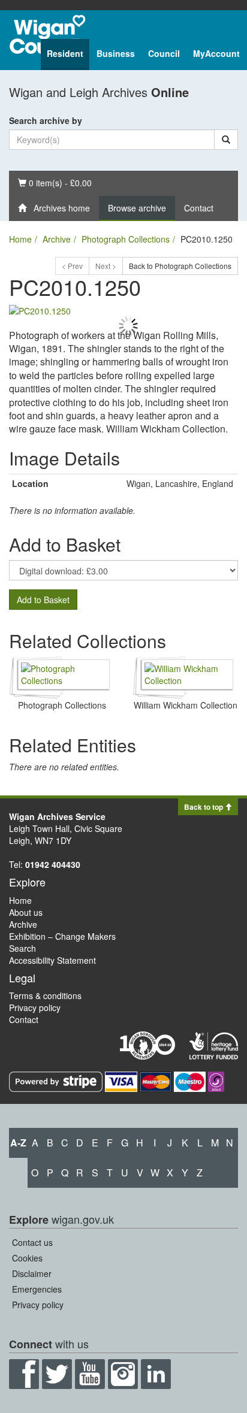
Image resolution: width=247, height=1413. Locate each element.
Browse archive (137, 208)
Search (22, 948)
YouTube (90, 1374)
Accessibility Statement (52, 960)
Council (164, 53)
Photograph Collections (126, 239)
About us (26, 912)
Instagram (123, 1374)
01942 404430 (52, 864)
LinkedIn (156, 1374)
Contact (198, 208)
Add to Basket (43, 600)
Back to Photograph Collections (180, 266)
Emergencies (37, 1289)
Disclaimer (32, 1273)
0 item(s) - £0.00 (54, 182)
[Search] (226, 139)
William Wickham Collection (185, 705)
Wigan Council (47, 34)
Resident (65, 53)
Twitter (57, 1374)
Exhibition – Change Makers (62, 936)
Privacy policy (35, 1007)
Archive (57, 239)
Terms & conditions (45, 995)
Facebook (24, 1374)
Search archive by (45, 120)
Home (20, 239)
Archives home (58, 208)
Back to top (204, 806)
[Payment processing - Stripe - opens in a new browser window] (57, 1081)
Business (116, 53)
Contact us (32, 1242)
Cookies (27, 1258)
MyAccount (216, 53)
